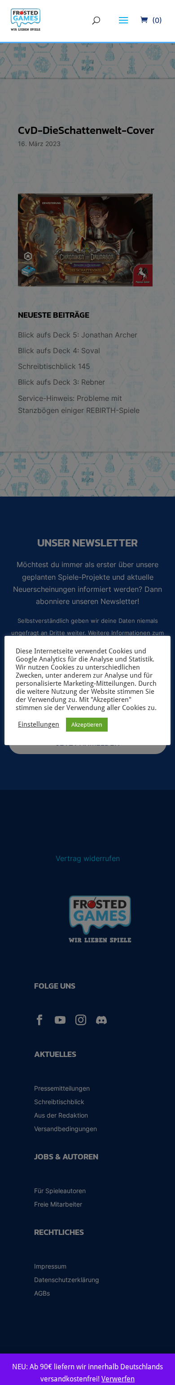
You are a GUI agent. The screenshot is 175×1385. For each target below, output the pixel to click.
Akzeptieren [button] (86, 724)
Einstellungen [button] (38, 724)
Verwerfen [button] (118, 1379)
